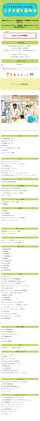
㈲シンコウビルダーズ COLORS (13, 302)
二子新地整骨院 (7, 329)
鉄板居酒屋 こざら (9, 138)
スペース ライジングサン (10, 233)
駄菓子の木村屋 (7, 295)
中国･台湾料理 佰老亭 (9, 182)
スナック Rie (7, 195)
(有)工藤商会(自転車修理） (11, 386)
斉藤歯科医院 (8, 336)
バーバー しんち (8, 354)
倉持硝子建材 (7, 249)
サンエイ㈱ (7, 391)
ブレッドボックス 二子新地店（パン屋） (15, 304)
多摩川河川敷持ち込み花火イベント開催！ (19, 46)
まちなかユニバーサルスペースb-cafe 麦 (15, 382)
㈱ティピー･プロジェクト (10, 220)
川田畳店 (5, 267)
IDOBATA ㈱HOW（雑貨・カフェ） (14, 202)
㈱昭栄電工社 (7, 270)
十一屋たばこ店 (8, 288)
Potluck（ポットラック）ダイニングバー (16, 173)
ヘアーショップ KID (9, 359)
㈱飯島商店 (6, 297)
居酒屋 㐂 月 (8, 143)
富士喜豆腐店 (7, 300)
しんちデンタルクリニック (11, 334)
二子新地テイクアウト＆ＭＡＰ (19, 54)
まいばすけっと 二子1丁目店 (12, 316)
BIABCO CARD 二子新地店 (11, 361)
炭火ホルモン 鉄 (8, 141)
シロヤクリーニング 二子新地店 (12, 242)
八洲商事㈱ (6, 213)
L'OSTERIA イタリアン (10, 168)
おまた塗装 (6, 263)
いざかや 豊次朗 (9, 152)
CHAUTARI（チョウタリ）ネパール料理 (15, 191)
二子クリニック (8, 339)
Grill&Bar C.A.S (7, 166)
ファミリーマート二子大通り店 (12, 283)
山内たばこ (6, 276)
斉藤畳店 (5, 258)
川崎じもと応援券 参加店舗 (19, 48)
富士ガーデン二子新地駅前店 (12, 279)
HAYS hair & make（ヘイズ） (12, 363)
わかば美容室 (7, 368)
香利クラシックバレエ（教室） (12, 231)
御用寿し (5, 145)
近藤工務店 (6, 254)
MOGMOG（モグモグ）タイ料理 (12, 193)
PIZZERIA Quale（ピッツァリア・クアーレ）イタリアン (20, 175)
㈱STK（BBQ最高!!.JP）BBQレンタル (14, 281)
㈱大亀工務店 (7, 261)
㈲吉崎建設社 (7, 256)
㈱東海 (5, 211)
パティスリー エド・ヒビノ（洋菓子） (14, 309)
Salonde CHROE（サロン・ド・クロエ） (16, 373)
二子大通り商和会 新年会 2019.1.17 (19, 57)
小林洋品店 (6, 311)
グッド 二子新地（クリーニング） (13, 240)
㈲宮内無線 (7, 318)
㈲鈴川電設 (6, 265)
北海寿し (6, 150)
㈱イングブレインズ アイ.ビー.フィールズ (16, 286)
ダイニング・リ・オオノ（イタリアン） (15, 163)
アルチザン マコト (8, 170)
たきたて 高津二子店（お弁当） (13, 293)
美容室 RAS (6, 366)
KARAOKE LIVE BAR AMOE (12, 188)
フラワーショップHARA (10, 313)
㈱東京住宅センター (9, 215)
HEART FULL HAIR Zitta (10, 370)
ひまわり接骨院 (7, 341)
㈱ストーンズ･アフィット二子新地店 (14, 218)
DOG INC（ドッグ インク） (11, 388)
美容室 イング (7, 356)
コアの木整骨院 (8, 332)
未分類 (18, 64)
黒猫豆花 (5, 204)
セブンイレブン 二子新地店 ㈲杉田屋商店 (15, 290)
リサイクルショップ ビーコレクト (13, 307)
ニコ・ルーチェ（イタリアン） (12, 161)
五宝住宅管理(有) (8, 384)
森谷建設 (6, 251)
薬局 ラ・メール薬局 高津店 (12, 348)
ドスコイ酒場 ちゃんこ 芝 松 (11, 148)
